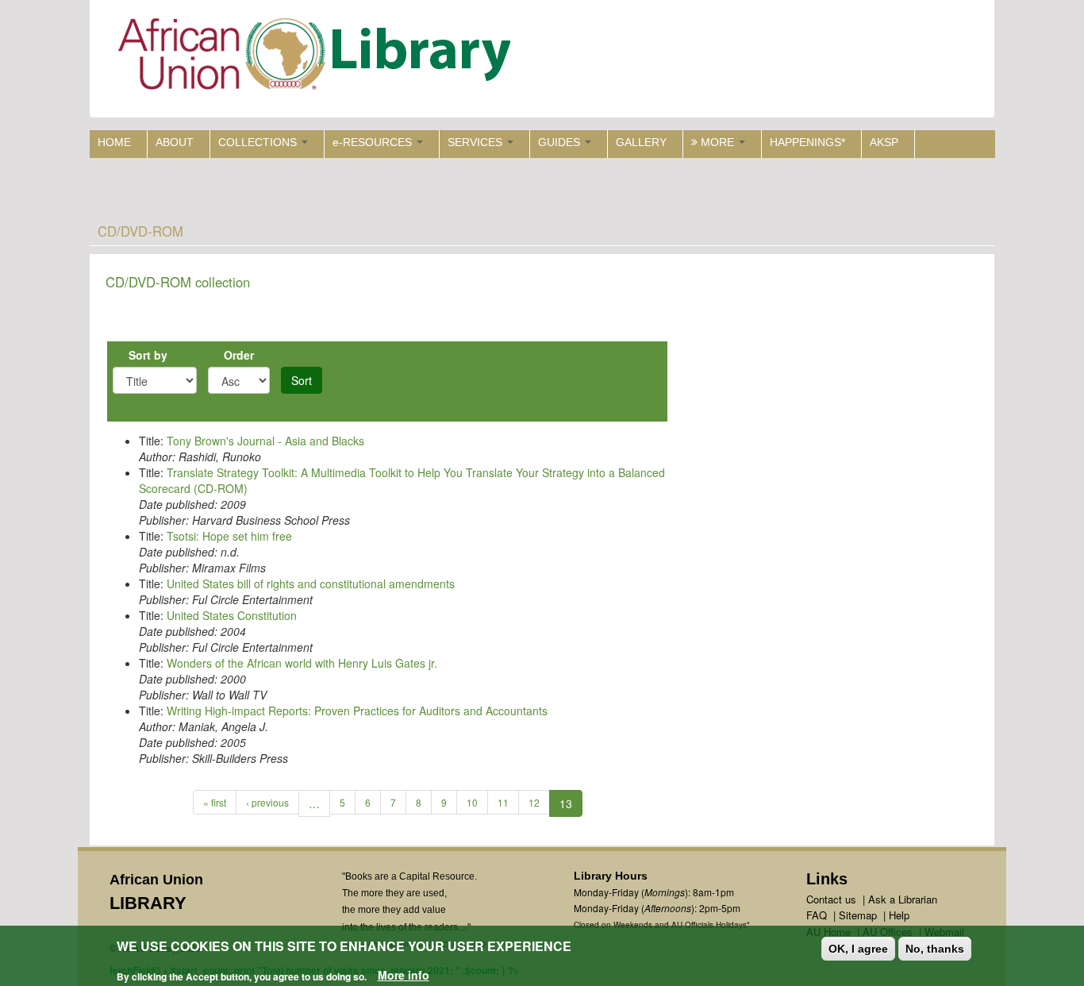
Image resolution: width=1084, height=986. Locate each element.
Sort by (148, 355)
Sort (301, 380)
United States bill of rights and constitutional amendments (311, 583)
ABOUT (175, 142)
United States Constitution (232, 615)
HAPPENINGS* (807, 142)
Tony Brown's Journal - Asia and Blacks (265, 441)
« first (214, 802)
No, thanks (934, 948)
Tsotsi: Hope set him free (229, 536)
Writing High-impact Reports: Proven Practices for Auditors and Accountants (357, 710)
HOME (114, 142)
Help (899, 914)
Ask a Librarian (902, 899)
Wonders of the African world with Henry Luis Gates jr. (302, 663)
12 (534, 802)
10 (472, 802)
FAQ (816, 914)
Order (239, 355)
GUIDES (560, 142)
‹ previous (267, 802)
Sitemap (858, 914)
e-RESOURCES (374, 142)
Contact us (831, 899)
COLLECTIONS (259, 142)
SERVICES (476, 142)
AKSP (884, 142)
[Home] (317, 58)
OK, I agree (858, 948)
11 (503, 802)
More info (403, 975)
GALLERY (641, 142)
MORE (717, 142)
